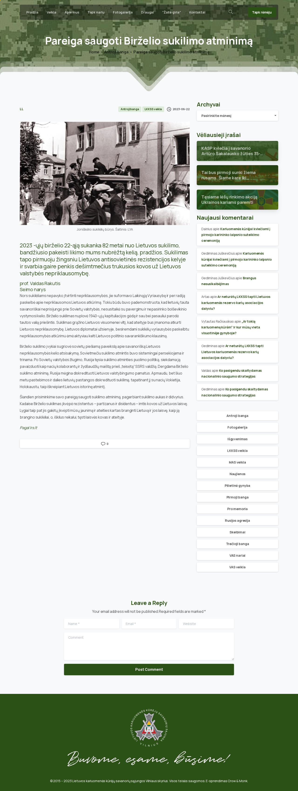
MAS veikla (237, 462)
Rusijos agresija (237, 520)
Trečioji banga (237, 544)
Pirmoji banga (238, 497)
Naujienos (238, 474)
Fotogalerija (237, 427)
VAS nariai (237, 555)
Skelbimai (237, 532)
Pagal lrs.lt (28, 427)
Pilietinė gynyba (237, 485)
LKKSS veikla (237, 450)
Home (94, 52)
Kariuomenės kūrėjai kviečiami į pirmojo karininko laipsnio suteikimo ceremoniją (235, 235)
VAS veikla (237, 567)
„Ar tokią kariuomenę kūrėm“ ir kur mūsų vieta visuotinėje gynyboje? (230, 327)
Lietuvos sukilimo (157, 245)
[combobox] (237, 115)
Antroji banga (116, 52)
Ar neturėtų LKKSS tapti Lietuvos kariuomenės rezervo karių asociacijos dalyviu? (235, 302)
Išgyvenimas (237, 439)
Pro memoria (237, 509)
